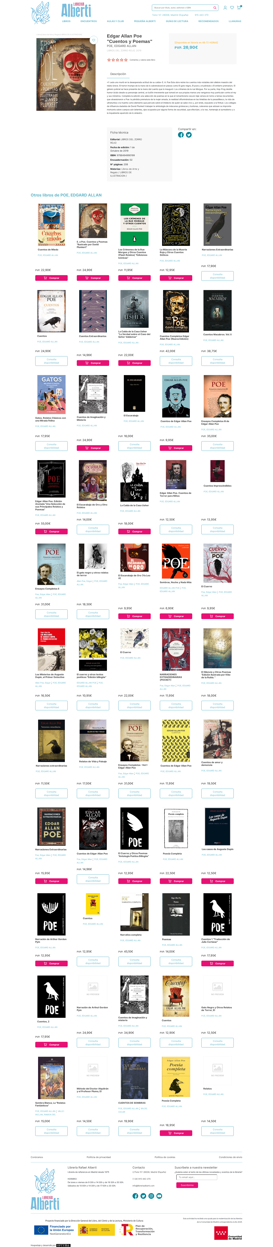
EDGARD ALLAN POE (170, 588)
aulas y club (115, 21)
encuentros (89, 21)
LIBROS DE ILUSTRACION (71, 34)
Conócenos (37, 1157)
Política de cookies (165, 1157)
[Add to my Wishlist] (94, 40)
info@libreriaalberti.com (143, 1185)
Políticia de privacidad (99, 1157)
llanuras (235, 21)
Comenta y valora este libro (142, 59)
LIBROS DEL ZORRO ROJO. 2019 (124, 50)
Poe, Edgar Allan (43, 594)
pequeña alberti (145, 21)
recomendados (208, 21)
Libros (38, 34)
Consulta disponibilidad (217, 276)
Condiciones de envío (230, 1157)
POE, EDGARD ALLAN (48, 255)
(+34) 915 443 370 (142, 1179)
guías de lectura (177, 21)
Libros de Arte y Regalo (51, 34)
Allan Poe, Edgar (85, 581)
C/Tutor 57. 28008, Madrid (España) (149, 1172)
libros (66, 21)
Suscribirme (187, 1185)
